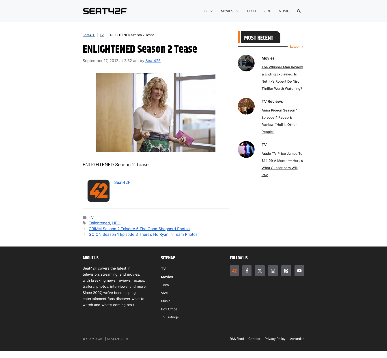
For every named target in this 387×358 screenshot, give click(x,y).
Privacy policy (275, 339)
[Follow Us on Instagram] (273, 270)
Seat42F (89, 35)
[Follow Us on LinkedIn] (286, 270)
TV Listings (170, 317)
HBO (116, 223)
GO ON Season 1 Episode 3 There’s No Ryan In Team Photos (143, 234)
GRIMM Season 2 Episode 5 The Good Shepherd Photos (139, 229)
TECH (251, 11)
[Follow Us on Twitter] (260, 270)
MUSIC (284, 11)
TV (205, 11)
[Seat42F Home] (234, 270)
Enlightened (99, 223)
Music (165, 301)
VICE (267, 11)
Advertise (297, 339)
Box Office (169, 309)
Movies (167, 277)
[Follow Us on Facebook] (246, 270)
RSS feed (237, 339)
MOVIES (227, 11)
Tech (165, 285)
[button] (298, 11)
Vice (164, 293)
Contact (254, 339)
